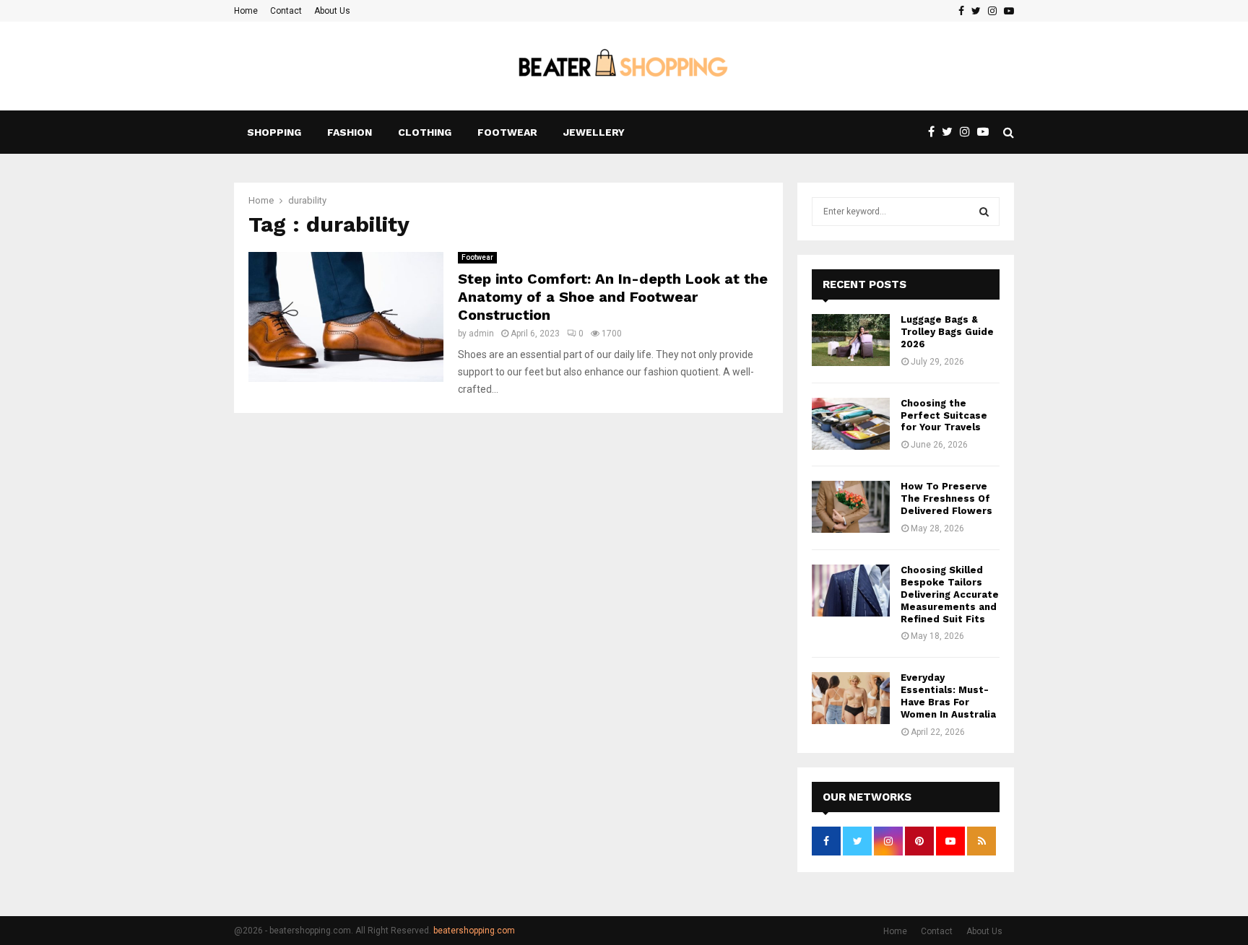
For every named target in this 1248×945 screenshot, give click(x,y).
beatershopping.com (474, 931)
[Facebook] (935, 132)
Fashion (349, 132)
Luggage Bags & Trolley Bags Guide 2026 (947, 331)
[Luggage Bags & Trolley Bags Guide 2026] (851, 340)
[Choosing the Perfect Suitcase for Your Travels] (851, 424)
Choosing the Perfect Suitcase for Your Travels (944, 415)
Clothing (424, 132)
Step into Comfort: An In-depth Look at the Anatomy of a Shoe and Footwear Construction (613, 296)
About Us (332, 11)
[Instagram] (968, 132)
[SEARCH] (984, 211)
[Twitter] (951, 132)
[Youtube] (986, 132)
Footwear (507, 132)
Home (246, 11)
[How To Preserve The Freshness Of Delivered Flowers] (851, 507)
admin (481, 333)
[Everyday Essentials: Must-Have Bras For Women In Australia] (851, 698)
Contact (286, 11)
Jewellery (594, 132)
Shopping (274, 132)
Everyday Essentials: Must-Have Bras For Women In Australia (948, 696)
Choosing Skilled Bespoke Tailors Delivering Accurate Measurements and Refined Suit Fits (950, 594)
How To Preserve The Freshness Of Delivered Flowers (946, 498)
